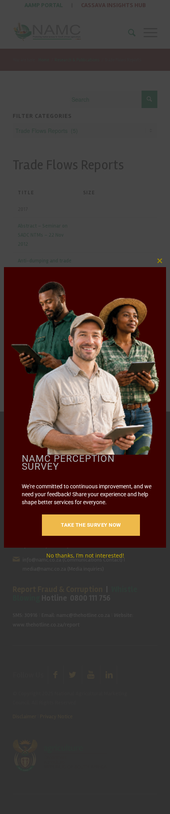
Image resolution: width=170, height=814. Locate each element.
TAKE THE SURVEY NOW (91, 525)
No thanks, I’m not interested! (85, 555)
